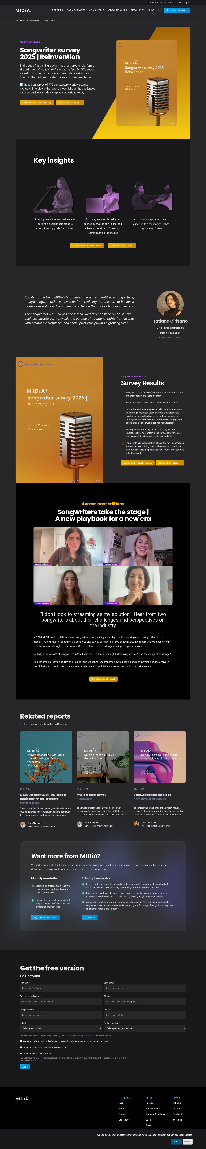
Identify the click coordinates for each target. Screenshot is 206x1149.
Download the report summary (37, 102)
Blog (151, 10)
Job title (108, 1010)
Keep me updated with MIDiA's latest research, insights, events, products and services (65, 1041)
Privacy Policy (83, 1035)
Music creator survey (91, 797)
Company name (27, 1010)
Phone (107, 996)
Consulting (96, 10)
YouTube (177, 1108)
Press (163, 2)
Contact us (90, 917)
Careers (122, 1114)
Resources (138, 10)
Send (25, 1067)
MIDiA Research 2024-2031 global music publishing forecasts (43, 798)
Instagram (177, 1119)
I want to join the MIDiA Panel (37, 1053)
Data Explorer (76, 10)
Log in (186, 2)
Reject (187, 1141)
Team (178, 2)
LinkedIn (177, 1103)
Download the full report (69, 102)
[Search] (158, 10)
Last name (109, 983)
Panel (170, 2)
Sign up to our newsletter (45, 917)
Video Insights (117, 10)
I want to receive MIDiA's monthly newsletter (45, 1047)
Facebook (177, 1114)
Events (122, 1103)
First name (25, 983)
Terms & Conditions (155, 1114)
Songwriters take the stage (152, 797)
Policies (149, 1103)
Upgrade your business (177, 10)
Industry (23, 1023)
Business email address (31, 996)
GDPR (70, 1035)
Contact (154, 2)
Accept (176, 1141)
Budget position (111, 1023)
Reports (57, 10)
